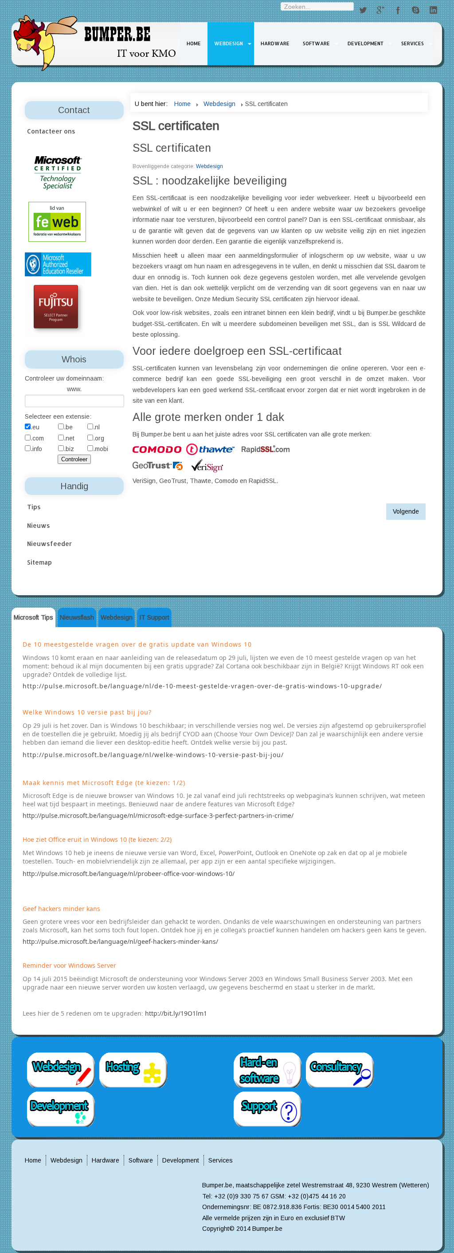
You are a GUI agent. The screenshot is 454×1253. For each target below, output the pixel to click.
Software (316, 43)
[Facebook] (398, 10)
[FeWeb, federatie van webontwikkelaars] (57, 220)
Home (194, 43)
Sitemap (39, 562)
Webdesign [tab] (117, 617)
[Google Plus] (380, 10)
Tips (34, 507)
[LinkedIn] (433, 10)
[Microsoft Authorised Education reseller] (58, 263)
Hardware (275, 43)
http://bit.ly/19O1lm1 (176, 1013)
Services (412, 43)
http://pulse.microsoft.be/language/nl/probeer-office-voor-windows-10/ (129, 873)
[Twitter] (363, 10)
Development (366, 43)
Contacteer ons (51, 131)
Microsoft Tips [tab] (33, 617)
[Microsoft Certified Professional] (58, 172)
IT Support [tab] (154, 617)
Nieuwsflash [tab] (77, 617)
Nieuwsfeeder (49, 543)
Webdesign (228, 43)
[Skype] (416, 10)
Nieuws (38, 525)
